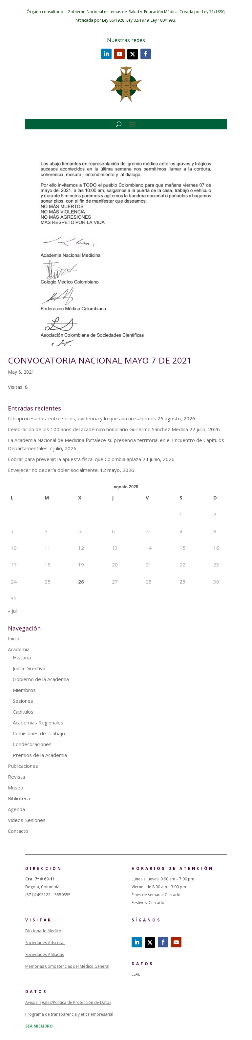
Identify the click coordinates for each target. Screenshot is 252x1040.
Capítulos (23, 711)
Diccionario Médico (43, 931)
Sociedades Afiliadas (44, 954)
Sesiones (23, 700)
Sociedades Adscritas (45, 942)
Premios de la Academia (40, 755)
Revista (16, 776)
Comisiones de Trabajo (39, 733)
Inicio (13, 638)
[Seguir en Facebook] (145, 54)
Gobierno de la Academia (41, 679)
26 (81, 581)
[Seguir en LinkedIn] (106, 54)
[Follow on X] (132, 54)
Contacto (18, 831)
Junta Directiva (29, 668)
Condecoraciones (32, 744)
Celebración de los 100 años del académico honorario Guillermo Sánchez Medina (98, 429)
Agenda (16, 809)
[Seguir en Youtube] (119, 54)
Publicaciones (23, 766)
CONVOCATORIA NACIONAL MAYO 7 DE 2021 (100, 360)
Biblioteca (19, 798)
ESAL (136, 974)
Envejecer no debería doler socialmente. (53, 470)
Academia (19, 649)
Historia (22, 657)
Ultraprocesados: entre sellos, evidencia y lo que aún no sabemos (82, 418)
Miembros (24, 690)
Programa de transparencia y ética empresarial (69, 1014)
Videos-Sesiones (27, 820)
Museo (15, 787)
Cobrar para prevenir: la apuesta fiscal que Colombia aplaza (74, 459)
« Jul (12, 611)
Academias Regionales (38, 722)
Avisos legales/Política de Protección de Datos (68, 1002)
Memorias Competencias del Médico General (67, 966)
